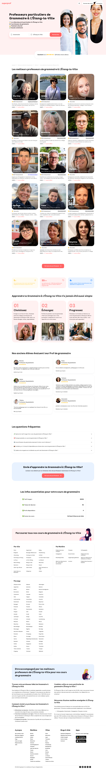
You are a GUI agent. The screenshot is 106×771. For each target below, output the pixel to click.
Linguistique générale (73, 557)
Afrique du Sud (17, 584)
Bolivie (27, 589)
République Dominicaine (32, 638)
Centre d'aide (64, 739)
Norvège (41, 629)
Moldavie (41, 624)
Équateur (41, 601)
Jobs (16, 744)
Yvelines (36, 65)
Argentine (16, 587)
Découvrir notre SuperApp (82, 733)
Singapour (28, 643)
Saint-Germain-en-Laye (43, 568)
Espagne (16, 604)
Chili (15, 596)
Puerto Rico (41, 636)
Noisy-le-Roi (29, 565)
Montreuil (41, 562)
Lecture (70, 561)
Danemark (16, 601)
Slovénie (41, 643)
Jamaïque (16, 616)
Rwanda (16, 641)
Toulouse (47, 739)
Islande (15, 614)
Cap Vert (41, 594)
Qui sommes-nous (19, 733)
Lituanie (28, 619)
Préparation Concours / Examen (86, 562)
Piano (31, 739)
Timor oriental (17, 648)
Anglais (32, 735)
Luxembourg (42, 619)
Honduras (41, 609)
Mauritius (16, 624)
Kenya (27, 616)
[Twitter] (83, 767)
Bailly (40, 550)
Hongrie (15, 611)
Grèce (15, 609)
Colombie (41, 596)
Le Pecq (15, 560)
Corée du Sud (17, 599)
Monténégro (17, 626)
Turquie (41, 648)
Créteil (40, 555)
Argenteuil (28, 550)
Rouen (40, 565)
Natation (32, 740)
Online (40, 571)
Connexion (99, 3)
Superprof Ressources (66, 735)
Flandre (28, 606)
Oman (27, 631)
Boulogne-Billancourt (31, 552)
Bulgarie (41, 591)
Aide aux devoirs (34, 748)
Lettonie (16, 619)
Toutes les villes (49, 761)
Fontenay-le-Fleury (18, 557)
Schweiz (28, 641)
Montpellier (48, 746)
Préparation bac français (60, 551)
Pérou (15, 636)
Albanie (28, 584)
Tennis (31, 750)
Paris (15, 550)
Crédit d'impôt (64, 737)
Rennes (47, 752)
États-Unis (41, 604)
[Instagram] (85, 767)
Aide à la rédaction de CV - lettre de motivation (61, 562)
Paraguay (28, 633)
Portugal (28, 636)
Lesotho (41, 616)
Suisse (27, 646)
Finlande (16, 606)
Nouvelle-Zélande (18, 631)
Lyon (46, 737)
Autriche (28, 587)
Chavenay (16, 555)
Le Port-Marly (29, 560)
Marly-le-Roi (29, 562)
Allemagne (41, 584)
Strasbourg (48, 744)
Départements (18, 742)
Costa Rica (29, 599)
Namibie (41, 626)
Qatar (15, 638)
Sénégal (41, 641)
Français (70, 550)
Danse (31, 752)
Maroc (40, 621)
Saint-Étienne (48, 757)
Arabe (31, 759)
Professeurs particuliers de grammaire (25, 65)
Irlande (40, 611)
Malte (27, 621)
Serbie (15, 643)
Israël (27, 614)
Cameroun (16, 594)
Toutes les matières (35, 761)
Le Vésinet (41, 560)
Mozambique (29, 626)
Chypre (28, 596)
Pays (16, 739)
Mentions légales (19, 735)
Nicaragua (16, 629)
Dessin (31, 755)
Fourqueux (28, 557)
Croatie (41, 599)
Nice (46, 740)
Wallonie (41, 651)
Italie (40, 614)
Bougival (16, 552)
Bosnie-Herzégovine (43, 589)
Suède (15, 646)
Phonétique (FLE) (60, 557)
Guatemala (29, 609)
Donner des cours (88, 3)
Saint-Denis (29, 567)
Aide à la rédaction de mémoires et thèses (86, 558)
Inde (27, 611)
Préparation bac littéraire (85, 554)
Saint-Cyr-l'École (18, 567)
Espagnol (32, 757)
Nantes (47, 742)
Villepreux (28, 571)
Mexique (28, 624)
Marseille (47, 735)
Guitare (32, 742)
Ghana (40, 606)
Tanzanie (41, 646)
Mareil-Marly (17, 562)
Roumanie (41, 638)
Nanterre (16, 565)
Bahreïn (41, 587)
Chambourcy (42, 552)
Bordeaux (47, 748)
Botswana (16, 591)
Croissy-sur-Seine (30, 555)
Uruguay (16, 651)
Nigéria (28, 629)
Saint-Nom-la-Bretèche (17, 572)
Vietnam (28, 651)
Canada (28, 594)
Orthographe (84, 550)
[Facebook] (80, 767)
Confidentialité (19, 737)
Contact (63, 740)
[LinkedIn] (88, 767)
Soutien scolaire (34, 753)
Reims (46, 753)
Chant (31, 737)
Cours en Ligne (18, 740)
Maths (31, 733)
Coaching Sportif (34, 744)
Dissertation (71, 553)
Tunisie (28, 648)
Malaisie (16, 621)
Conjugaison (59, 553)
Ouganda (41, 631)
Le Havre (47, 755)
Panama (16, 633)
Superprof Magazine (66, 733)
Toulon (47, 759)
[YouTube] (90, 767)
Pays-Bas (41, 633)
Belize (15, 589)
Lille (46, 750)
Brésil (27, 591)
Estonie (28, 604)
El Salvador (29, 601)
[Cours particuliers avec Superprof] (6, 3)
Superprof (14, 65)
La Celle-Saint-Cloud (44, 557)
